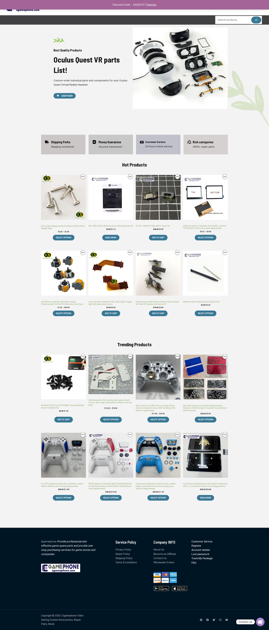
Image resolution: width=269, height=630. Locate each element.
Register (196, 545)
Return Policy (123, 554)
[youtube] (226, 620)
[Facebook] (207, 620)
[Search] (256, 20)
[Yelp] (201, 620)
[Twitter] (214, 620)
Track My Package (201, 558)
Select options (63, 237)
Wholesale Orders (163, 562)
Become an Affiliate (164, 553)
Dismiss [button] (151, 4)
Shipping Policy (124, 558)
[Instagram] (220, 620)
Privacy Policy (123, 549)
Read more (110, 237)
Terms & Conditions (126, 562)
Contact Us (160, 558)
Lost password (200, 554)
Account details (200, 549)
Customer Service (201, 541)
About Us (158, 549)
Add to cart (158, 237)
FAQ (193, 562)
